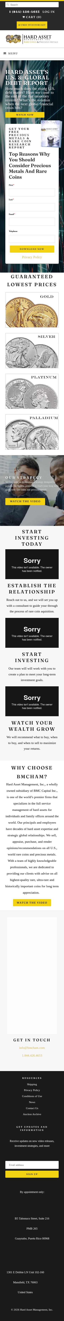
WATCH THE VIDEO (25, 501)
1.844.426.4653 (32, 1055)
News (32, 1102)
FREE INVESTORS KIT (33, 25)
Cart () (33, 17)
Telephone (13, 231)
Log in (48, 11)
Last (11, 199)
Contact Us (32, 1108)
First (11, 185)
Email (12, 214)
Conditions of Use (32, 1096)
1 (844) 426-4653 (24, 11)
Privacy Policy (32, 257)
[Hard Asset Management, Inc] (32, 39)
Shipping (32, 1084)
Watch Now (25, 114)
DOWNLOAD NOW (32, 249)
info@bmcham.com (32, 1047)
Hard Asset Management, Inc (36, 1309)
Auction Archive (32, 1114)
